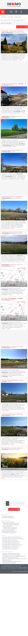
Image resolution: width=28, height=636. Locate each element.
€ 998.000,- (22, 401)
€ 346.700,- (22, 171)
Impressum (4, 568)
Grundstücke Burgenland (8, 530)
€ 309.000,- (22, 137)
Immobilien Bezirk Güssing (8, 540)
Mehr (21, 60)
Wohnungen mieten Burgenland (11, 524)
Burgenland (18, 17)
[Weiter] (23, 503)
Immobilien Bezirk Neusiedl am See (11, 544)
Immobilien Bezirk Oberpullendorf (10, 546)
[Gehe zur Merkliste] (16, 12)
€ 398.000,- (22, 104)
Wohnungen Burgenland (8, 522)
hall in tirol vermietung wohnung (10, 557)
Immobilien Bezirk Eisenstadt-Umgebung (12, 538)
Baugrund (10, 17)
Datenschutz (17, 566)
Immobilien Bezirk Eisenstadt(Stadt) (11, 537)
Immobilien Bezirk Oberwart (9, 547)
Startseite (3, 17)
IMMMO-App (14, 568)
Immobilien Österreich (7, 516)
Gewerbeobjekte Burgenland (9, 531)
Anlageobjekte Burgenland (8, 532)
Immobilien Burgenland (8, 517)
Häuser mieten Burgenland (10, 528)
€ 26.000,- (22, 319)
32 (20, 503)
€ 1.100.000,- (21, 219)
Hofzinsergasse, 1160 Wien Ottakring (11, 554)
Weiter (25, 460)
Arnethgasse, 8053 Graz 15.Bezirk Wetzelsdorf (14, 556)
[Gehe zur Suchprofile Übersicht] (11, 12)
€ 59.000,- (22, 285)
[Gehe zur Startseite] (14, 6)
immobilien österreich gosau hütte (10, 553)
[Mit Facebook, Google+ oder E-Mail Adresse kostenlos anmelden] (21, 12)
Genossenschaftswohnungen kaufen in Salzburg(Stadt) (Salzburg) (12, 562)
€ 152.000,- (22, 435)
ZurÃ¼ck (2, 460)
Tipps (9, 568)
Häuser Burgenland (7, 526)
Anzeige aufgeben (22, 568)
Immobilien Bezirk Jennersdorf (9, 541)
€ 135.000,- (22, 52)
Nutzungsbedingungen (7, 566)
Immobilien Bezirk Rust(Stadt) (9, 548)
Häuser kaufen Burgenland (10, 527)
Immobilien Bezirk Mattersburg (10, 543)
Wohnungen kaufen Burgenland (11, 523)
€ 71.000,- (22, 367)
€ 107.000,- (22, 469)
